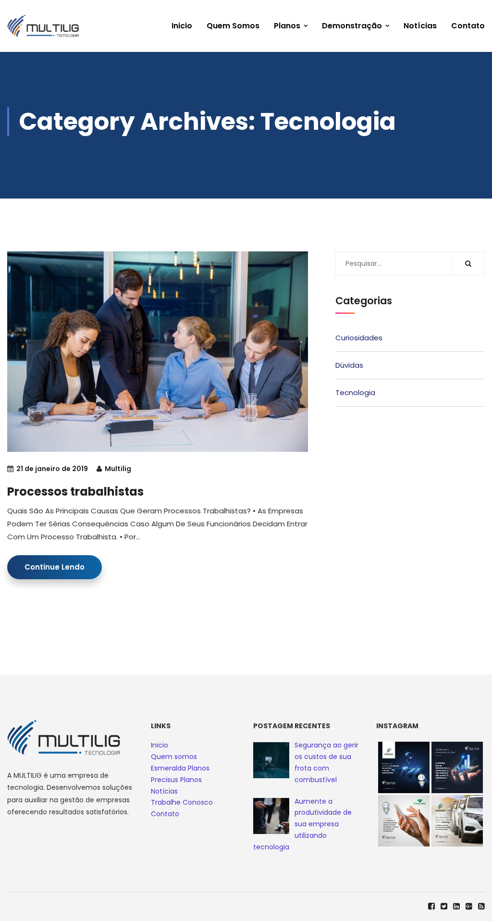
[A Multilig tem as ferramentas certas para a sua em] (457, 767)
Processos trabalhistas (75, 491)
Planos (287, 25)
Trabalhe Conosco (182, 802)
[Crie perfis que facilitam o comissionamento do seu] (404, 820)
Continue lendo (55, 567)
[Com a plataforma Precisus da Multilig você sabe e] (404, 767)
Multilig (118, 468)
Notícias (420, 25)
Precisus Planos (176, 779)
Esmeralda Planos (180, 768)
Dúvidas (349, 365)
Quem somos (233, 25)
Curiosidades (358, 338)
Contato (468, 25)
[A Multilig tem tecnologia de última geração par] (457, 820)
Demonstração (352, 25)
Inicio (182, 25)
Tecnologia (355, 392)
